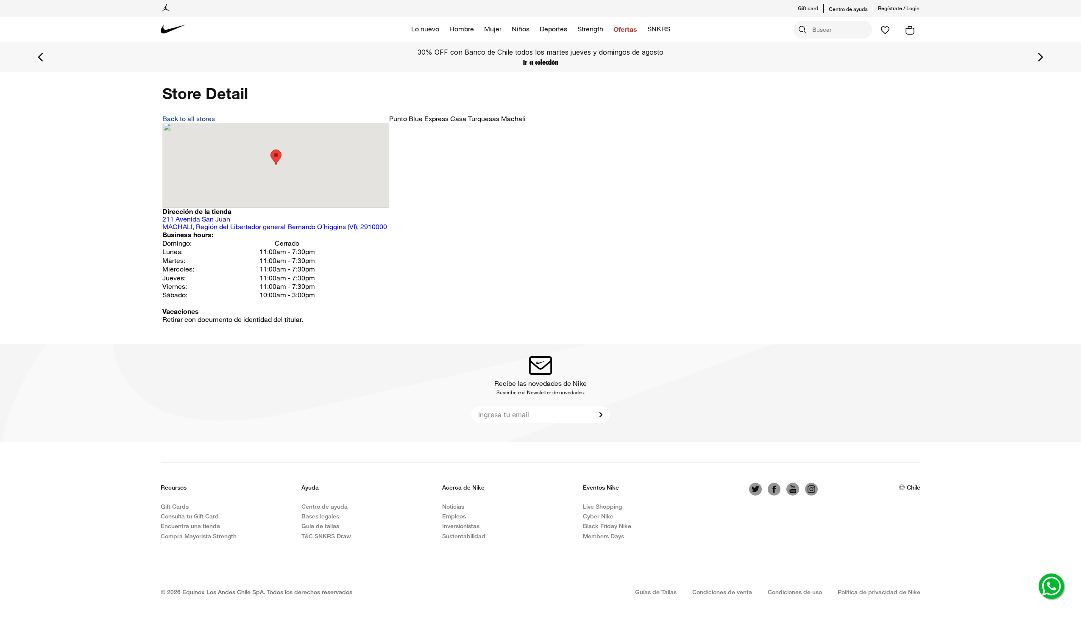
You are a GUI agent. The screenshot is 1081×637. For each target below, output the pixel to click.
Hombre (461, 29)
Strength (590, 29)
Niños (520, 29)
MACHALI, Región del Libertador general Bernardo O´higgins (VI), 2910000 (274, 223)
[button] (813, 8)
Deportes (553, 29)
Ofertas (625, 29)
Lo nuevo (425, 29)
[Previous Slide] (40, 57)
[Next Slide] (1040, 57)
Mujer (492, 29)
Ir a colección (540, 62)
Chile (913, 487)
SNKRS (658, 29)
